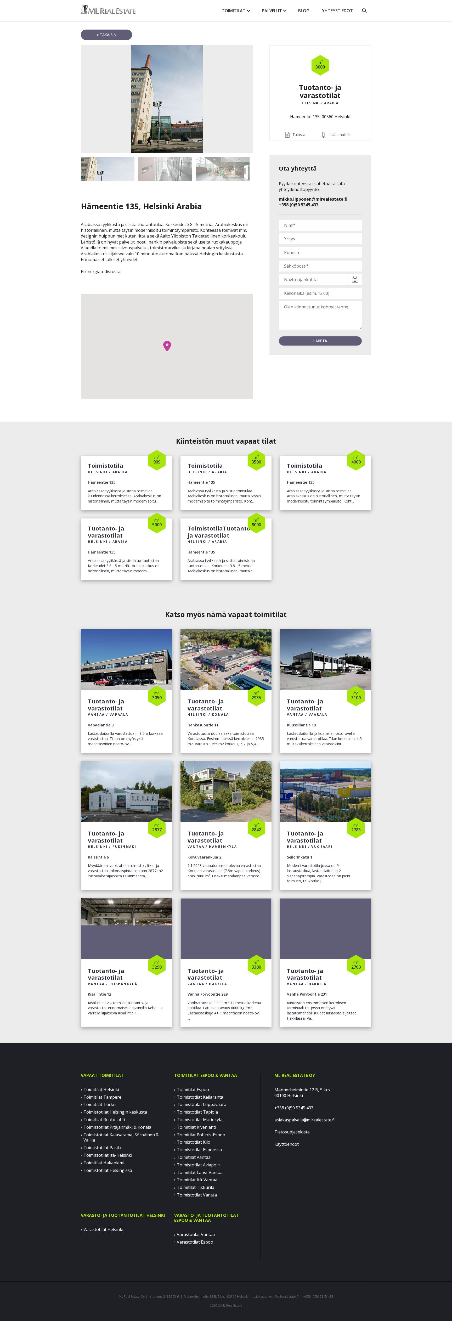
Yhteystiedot (337, 11)
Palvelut (272, 11)
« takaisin (106, 34)
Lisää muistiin (340, 134)
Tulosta (298, 134)
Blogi (304, 11)
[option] (167, 99)
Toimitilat (234, 11)
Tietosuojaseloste (292, 1132)
